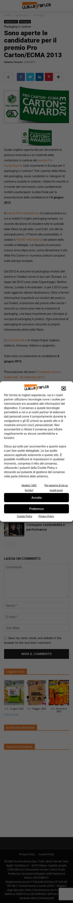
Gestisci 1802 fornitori (28, 487)
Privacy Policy (46, 516)
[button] (64, 388)
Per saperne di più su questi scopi (56, 487)
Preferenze (36, 508)
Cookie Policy (24, 516)
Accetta (36, 497)
